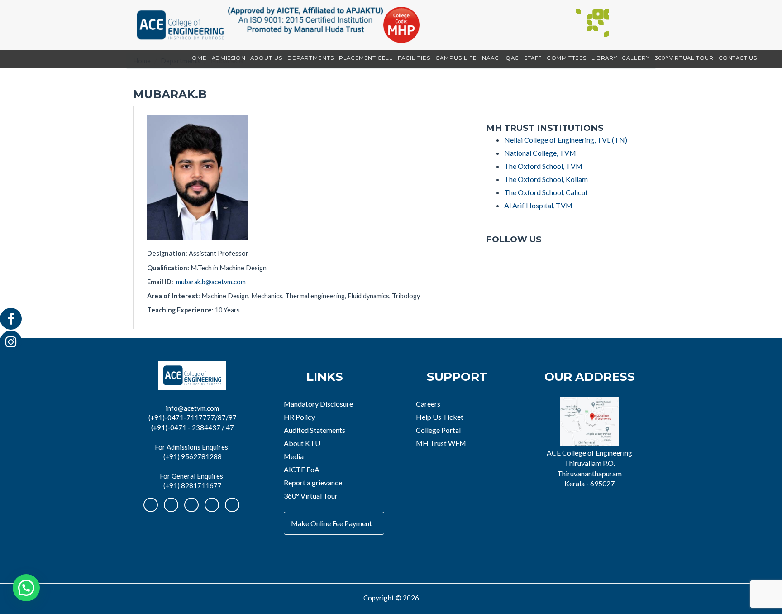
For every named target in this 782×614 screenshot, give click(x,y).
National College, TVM (540, 153)
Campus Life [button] (456, 58)
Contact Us (738, 58)
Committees (566, 58)
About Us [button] (266, 58)
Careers (428, 403)
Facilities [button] (414, 58)
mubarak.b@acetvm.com (211, 282)
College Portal (438, 430)
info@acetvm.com (192, 408)
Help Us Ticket (439, 417)
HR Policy (299, 417)
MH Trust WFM (441, 443)
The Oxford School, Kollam (546, 179)
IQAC (511, 58)
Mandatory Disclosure (318, 403)
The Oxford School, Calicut (546, 192)
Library (604, 58)
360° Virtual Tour (684, 58)
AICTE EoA (301, 469)
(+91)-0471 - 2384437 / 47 (192, 427)
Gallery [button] (636, 58)
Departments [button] (310, 58)
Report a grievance (313, 482)
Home (197, 58)
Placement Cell (365, 58)
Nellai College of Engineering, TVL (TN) (565, 139)
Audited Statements (314, 430)
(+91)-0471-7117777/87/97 (192, 417)
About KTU (302, 443)
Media (294, 456)
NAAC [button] (490, 58)
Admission (228, 58)
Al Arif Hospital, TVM (538, 205)
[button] (26, 587)
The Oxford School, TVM (543, 166)
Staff (533, 58)
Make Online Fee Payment (331, 523)
